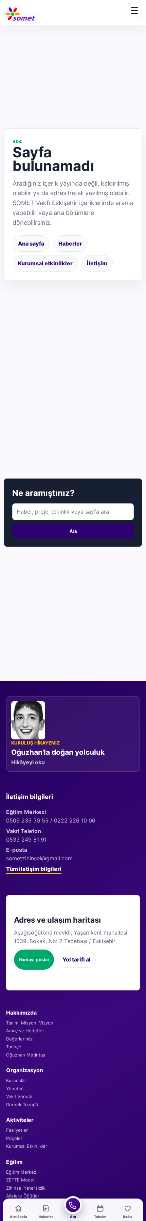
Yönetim (14, 1088)
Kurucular (16, 1080)
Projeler (14, 1138)
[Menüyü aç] (134, 10)
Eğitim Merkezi (21, 1172)
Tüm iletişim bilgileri (33, 868)
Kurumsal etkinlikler (45, 263)
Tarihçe (13, 1046)
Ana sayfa (31, 243)
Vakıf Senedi (19, 1096)
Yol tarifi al (76, 959)
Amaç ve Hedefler (25, 1030)
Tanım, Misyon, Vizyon (29, 1023)
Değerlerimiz (19, 1039)
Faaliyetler (17, 1130)
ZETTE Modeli (20, 1180)
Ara (73, 531)
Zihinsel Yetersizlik (25, 1188)
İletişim (97, 263)
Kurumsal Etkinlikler (26, 1146)
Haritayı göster (34, 959)
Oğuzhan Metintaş (25, 1055)
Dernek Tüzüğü (22, 1104)
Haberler (70, 243)
